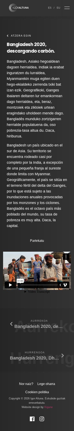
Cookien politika (37, 392)
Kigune (48, 407)
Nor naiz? (26, 384)
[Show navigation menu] (68, 8)
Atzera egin (21, 35)
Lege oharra (46, 384)
